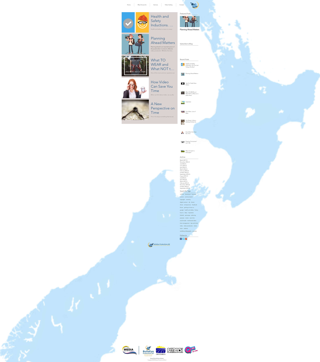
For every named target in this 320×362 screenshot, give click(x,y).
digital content (184, 202)
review (187, 218)
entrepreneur (187, 204)
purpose (182, 218)
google (182, 210)
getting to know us (189, 207)
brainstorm (188, 194)
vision (181, 228)
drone (181, 204)
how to (182, 212)
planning (193, 215)
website (186, 228)
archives (182, 194)
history (196, 210)
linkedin (182, 215)
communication (189, 197)
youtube (194, 231)
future (181, 207)
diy (189, 202)
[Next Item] (197, 21)
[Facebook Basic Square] (181, 239)
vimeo (195, 226)
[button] (142, 4)
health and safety (189, 210)
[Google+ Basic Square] (186, 239)
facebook (194, 204)
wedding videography (185, 231)
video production (188, 226)
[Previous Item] (182, 21)
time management (185, 223)
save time (192, 218)
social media (183, 220)
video (181, 226)
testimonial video (191, 220)
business (194, 194)
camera (182, 197)
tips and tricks (194, 223)
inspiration (191, 212)
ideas (185, 212)
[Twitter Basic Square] (183, 239)
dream (192, 202)
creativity (188, 199)
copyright (182, 199)
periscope (187, 215)
